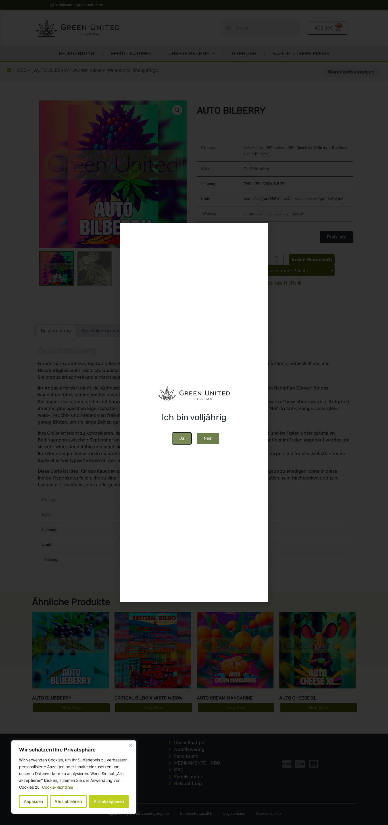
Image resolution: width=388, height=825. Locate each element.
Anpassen (33, 801)
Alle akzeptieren (109, 801)
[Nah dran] (130, 745)
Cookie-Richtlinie (57, 787)
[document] (194, 412)
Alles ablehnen (68, 801)
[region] (73, 777)
